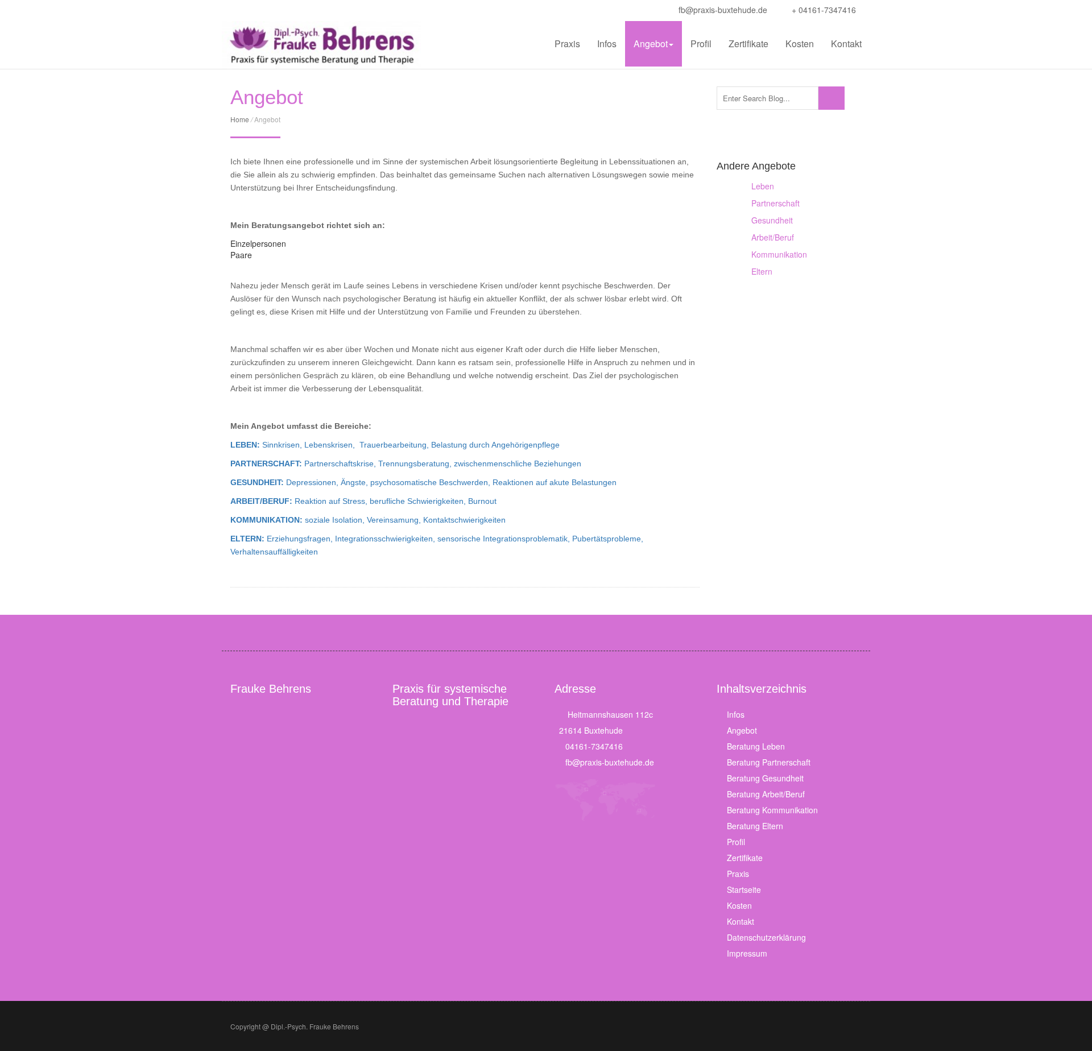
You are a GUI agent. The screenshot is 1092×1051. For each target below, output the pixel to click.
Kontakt (846, 43)
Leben (762, 186)
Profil (701, 43)
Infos (607, 43)
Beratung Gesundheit (765, 778)
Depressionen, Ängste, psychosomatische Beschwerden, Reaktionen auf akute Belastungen (423, 482)
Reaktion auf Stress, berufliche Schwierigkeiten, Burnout (363, 501)
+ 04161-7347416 (822, 9)
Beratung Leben (756, 746)
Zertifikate (748, 43)
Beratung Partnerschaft (768, 762)
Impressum (747, 953)
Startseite (744, 889)
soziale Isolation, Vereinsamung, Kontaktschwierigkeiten (368, 519)
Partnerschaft (775, 203)
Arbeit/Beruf (772, 237)
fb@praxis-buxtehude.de (721, 9)
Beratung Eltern (755, 825)
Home (239, 119)
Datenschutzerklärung (766, 937)
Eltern (761, 271)
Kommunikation (779, 254)
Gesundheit (772, 220)
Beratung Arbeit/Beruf (766, 794)
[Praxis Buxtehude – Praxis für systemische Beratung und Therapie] (321, 45)
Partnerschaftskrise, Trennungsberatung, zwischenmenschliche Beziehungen (405, 463)
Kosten (799, 43)
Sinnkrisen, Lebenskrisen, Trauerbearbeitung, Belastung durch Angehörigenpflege (395, 444)
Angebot (651, 43)
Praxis (567, 43)
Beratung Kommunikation (772, 810)
